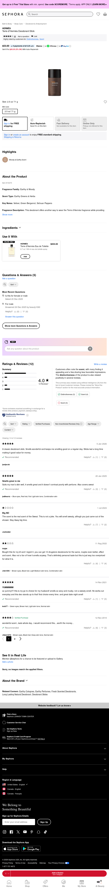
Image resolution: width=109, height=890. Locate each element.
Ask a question (23, 36)
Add (25, 256)
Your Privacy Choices (56, 863)
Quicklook (9, 250)
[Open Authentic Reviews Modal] (27, 414)
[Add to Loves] (105, 101)
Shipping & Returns (12, 137)
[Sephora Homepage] (12, 14)
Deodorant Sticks (40, 694)
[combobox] (60, 14)
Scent (42, 39)
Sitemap (42, 863)
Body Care (18, 23)
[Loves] (98, 14)
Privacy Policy (7, 863)
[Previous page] (3, 638)
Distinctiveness (32, 39)
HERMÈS (6, 28)
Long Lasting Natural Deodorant (16, 694)
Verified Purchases (42, 424)
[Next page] (20, 638)
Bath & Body (7, 23)
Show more (7, 214)
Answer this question (14, 316)
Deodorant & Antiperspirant (36, 23)
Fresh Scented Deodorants (64, 691)
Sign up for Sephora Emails (15, 816)
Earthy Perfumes (42, 691)
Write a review (100, 364)
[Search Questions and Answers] (4, 284)
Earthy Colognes (26, 691)
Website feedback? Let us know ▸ (54, 705)
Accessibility (32, 863)
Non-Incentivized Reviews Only (67, 424)
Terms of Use (20, 863)
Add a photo (7, 662)
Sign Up (44, 822)
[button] (43, 46)
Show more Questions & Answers (21, 325)
